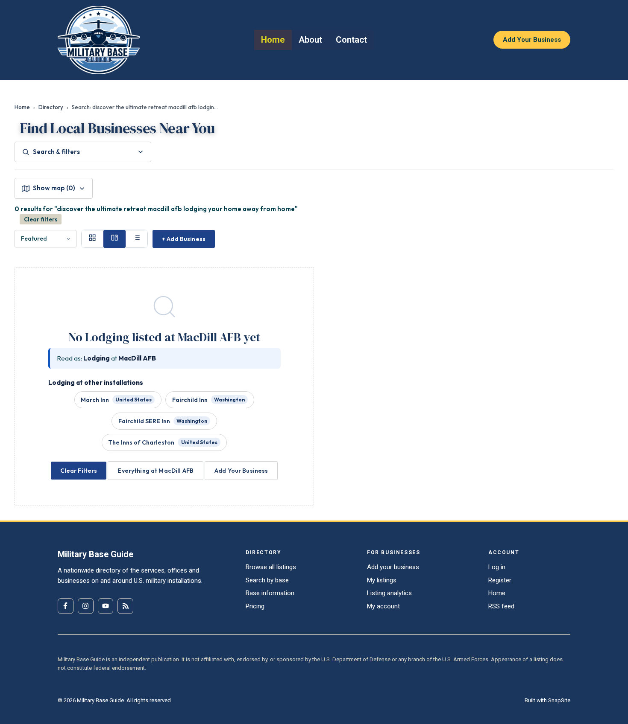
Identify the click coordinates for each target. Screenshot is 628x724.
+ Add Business (183, 239)
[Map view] (114, 239)
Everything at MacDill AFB (155, 470)
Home (22, 107)
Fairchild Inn (208, 400)
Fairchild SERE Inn (162, 421)
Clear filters (41, 219)
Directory (50, 107)
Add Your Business (241, 470)
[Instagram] (86, 606)
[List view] (137, 239)
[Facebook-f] (65, 606)
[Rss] (125, 606)
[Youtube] (106, 606)
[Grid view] (92, 239)
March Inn (116, 400)
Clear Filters (78, 470)
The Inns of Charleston (162, 442)
